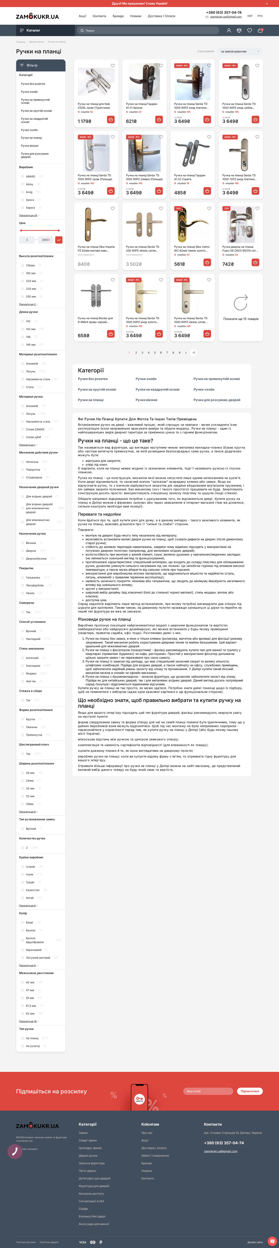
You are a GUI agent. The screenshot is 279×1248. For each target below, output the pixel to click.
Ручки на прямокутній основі (35, 101)
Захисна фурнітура (92, 1163)
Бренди (118, 16)
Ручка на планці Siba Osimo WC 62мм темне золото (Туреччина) (192, 248)
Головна (20, 42)
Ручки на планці (31, 137)
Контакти (99, 16)
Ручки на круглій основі (36, 110)
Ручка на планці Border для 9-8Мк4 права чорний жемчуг (95, 320)
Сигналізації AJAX (91, 1201)
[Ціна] (58, 240)
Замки (83, 1133)
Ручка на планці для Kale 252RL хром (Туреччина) (94, 105)
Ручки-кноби (29, 91)
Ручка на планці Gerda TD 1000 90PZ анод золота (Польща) (142, 320)
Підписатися (250, 1091)
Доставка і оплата (161, 16)
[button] (240, 51)
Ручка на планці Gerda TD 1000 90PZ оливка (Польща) (144, 177)
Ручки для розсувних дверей (35, 155)
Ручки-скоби (29, 129)
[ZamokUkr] (45, 1125)
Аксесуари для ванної (94, 1224)
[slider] (21, 230)
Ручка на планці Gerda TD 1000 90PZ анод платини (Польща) (190, 106)
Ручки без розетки (33, 83)
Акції (82, 16)
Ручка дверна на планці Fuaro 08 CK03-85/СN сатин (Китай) (240, 248)
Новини (135, 16)
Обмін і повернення (155, 1155)
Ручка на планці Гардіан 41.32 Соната (189, 177)
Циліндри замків (90, 1148)
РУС (260, 15)
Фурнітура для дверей (94, 1186)
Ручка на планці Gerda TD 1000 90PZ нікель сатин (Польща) (190, 320)
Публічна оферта (49, 1242)
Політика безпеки (26, 1242)
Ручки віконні (29, 145)
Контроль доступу (91, 1193)
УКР (249, 15)
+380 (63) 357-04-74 (224, 12)
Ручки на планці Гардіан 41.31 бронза (141, 105)
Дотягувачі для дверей (94, 1178)
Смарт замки (88, 1140)
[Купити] (111, 119)
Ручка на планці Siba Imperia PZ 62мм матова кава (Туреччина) (96, 248)
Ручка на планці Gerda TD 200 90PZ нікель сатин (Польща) (142, 248)
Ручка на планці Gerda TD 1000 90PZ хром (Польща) (95, 177)
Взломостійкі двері (92, 1216)
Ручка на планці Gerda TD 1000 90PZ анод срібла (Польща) (239, 106)
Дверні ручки (36, 41)
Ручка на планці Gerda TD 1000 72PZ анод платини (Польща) (239, 177)
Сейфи (83, 1209)
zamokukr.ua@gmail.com (220, 1151)
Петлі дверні (87, 1171)
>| (193, 352)
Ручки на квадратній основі (34, 120)
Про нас (147, 1133)
